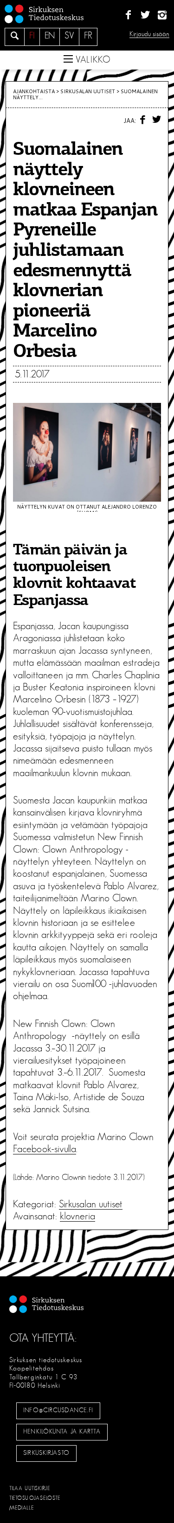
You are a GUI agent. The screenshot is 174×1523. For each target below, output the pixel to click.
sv (69, 35)
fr (88, 35)
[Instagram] (162, 15)
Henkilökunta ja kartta (61, 1431)
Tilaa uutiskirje (30, 1488)
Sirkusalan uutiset (87, 91)
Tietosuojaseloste (35, 1498)
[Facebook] (128, 15)
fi (32, 35)
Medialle (21, 1507)
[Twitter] (145, 15)
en (50, 35)
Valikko (92, 59)
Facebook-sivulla (44, 1149)
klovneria (77, 1216)
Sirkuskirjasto (46, 1453)
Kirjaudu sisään (149, 34)
